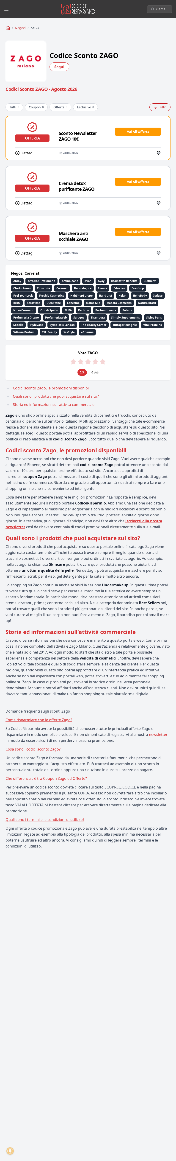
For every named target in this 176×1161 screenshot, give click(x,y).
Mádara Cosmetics (119, 303)
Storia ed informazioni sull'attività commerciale (53, 404)
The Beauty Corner (93, 325)
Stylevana (36, 325)
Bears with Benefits (124, 281)
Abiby (17, 281)
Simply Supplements (125, 317)
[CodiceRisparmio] (8, 28)
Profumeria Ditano (26, 317)
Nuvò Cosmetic (23, 310)
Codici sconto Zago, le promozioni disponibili (52, 388)
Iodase (157, 296)
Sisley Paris (154, 317)
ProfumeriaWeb (56, 317)
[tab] (88, 720)
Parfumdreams (105, 310)
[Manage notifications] (10, 1151)
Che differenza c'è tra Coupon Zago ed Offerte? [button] (46, 778)
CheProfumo (21, 288)
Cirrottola (43, 288)
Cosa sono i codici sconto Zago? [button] (33, 749)
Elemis (102, 288)
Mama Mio (93, 303)
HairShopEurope (81, 296)
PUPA (68, 310)
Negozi (20, 28)
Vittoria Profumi (24, 332)
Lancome (73, 303)
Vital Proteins (152, 325)
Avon (88, 281)
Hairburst (105, 296)
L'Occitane (54, 303)
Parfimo (83, 310)
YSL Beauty (49, 332)
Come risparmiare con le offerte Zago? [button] (39, 719)
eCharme (87, 332)
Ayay (101, 281)
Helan (122, 296)
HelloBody (140, 296)
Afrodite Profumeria (41, 281)
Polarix (127, 310)
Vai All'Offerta (138, 131)
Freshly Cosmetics (51, 296)
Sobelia (18, 325)
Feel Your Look (23, 296)
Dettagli (27, 153)
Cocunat (62, 288)
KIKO (16, 303)
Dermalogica (82, 288)
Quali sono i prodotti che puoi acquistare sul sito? (56, 396)
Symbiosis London (62, 325)
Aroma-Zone (70, 281)
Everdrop (138, 288)
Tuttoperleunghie (125, 325)
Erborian (119, 288)
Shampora (98, 317)
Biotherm (150, 281)
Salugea (78, 317)
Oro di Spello (49, 310)
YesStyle (69, 332)
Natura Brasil (147, 303)
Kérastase (33, 303)
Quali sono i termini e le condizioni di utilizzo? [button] (45, 819)
